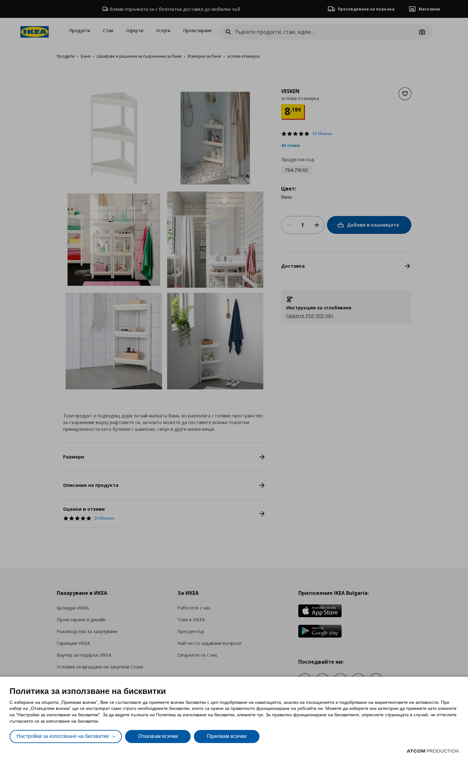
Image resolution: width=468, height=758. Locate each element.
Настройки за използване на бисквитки (63, 736)
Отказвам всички (158, 736)
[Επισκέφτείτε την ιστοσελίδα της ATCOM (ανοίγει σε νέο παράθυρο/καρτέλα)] (432, 751)
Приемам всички (226, 736)
